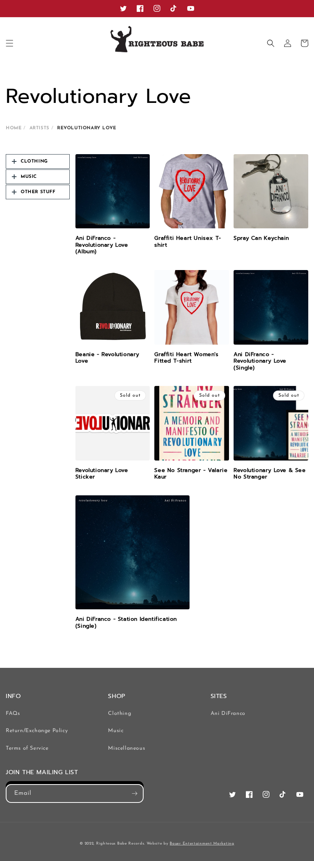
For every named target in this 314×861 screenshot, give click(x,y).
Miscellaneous (126, 748)
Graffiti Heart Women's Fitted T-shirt (186, 358)
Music (115, 731)
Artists (39, 128)
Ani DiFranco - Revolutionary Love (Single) (260, 361)
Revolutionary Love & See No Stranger (270, 473)
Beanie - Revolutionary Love (107, 358)
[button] (9, 43)
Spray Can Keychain (261, 238)
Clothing (119, 713)
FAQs (13, 713)
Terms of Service (27, 748)
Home (13, 128)
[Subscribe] (134, 793)
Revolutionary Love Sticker (101, 473)
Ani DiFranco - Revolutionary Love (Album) (101, 245)
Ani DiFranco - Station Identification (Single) (126, 622)
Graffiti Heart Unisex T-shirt (187, 241)
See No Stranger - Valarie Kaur (190, 473)
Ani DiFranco (228, 713)
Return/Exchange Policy (37, 731)
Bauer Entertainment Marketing (202, 843)
